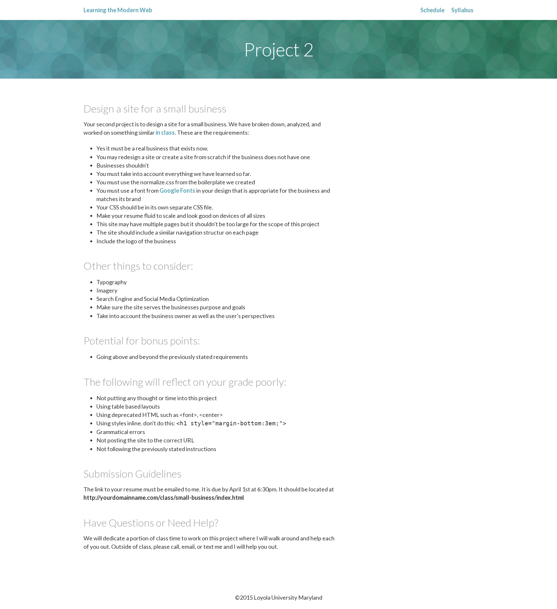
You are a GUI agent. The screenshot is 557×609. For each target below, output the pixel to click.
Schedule (432, 10)
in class (165, 132)
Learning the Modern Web (117, 10)
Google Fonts (177, 190)
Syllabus (462, 10)
